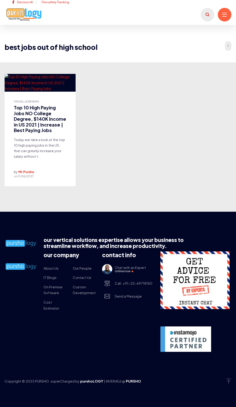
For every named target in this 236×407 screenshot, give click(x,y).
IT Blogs (50, 277)
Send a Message (128, 296)
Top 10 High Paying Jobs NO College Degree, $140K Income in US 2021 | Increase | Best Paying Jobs (40, 119)
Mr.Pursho (26, 172)
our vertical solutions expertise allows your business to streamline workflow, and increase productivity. (114, 243)
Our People (82, 268)
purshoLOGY (92, 381)
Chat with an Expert (130, 269)
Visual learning (26, 101)
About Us (51, 268)
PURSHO (133, 381)
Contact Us (82, 277)
